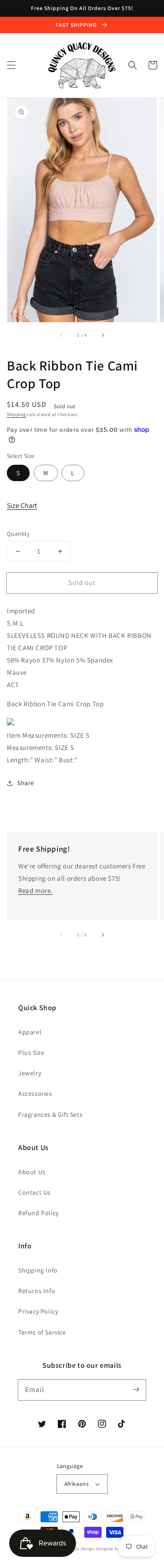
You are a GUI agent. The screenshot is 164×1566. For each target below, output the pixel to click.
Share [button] (25, 783)
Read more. (35, 890)
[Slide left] (61, 335)
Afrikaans (76, 1484)
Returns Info (36, 1291)
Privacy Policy (38, 1311)
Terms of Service (42, 1332)
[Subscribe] (136, 1390)
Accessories (35, 1093)
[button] (11, 65)
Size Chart (22, 505)
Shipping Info (38, 1270)
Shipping (16, 414)
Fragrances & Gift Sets (50, 1114)
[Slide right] (102, 335)
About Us (32, 1172)
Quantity (18, 534)
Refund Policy (38, 1213)
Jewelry (29, 1073)
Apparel (29, 1032)
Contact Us (34, 1192)
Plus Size (31, 1052)
